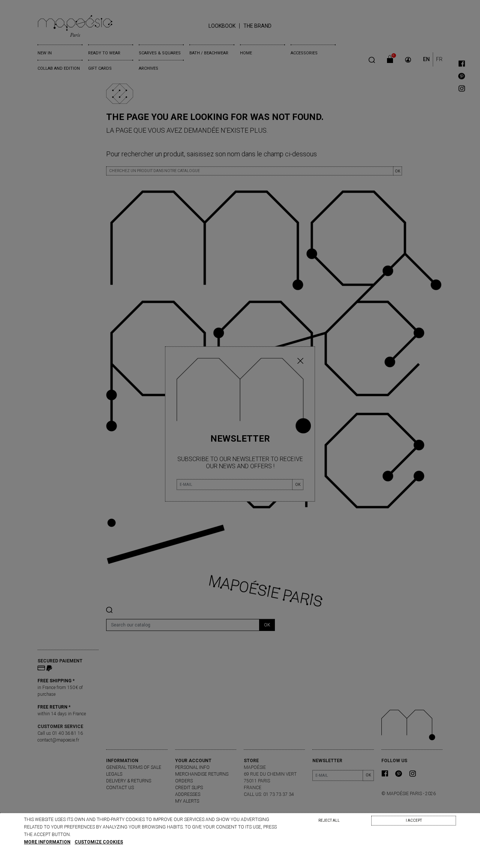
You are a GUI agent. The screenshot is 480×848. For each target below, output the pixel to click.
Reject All (329, 820)
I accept (414, 820)
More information (47, 842)
